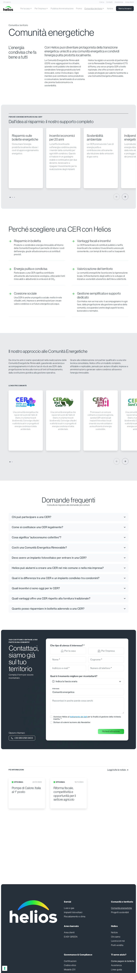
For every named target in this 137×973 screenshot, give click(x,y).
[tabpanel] (27, 158)
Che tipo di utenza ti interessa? (67, 645)
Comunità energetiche (121, 908)
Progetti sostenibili (120, 912)
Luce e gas (69, 908)
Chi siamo (7, 2)
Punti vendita (117, 945)
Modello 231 (69, 969)
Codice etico (70, 965)
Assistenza (119, 2)
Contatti (109, 2)
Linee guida (116, 969)
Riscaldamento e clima (74, 916)
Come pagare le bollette (122, 961)
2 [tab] (12, 197)
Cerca (101, 2)
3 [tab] (14, 197)
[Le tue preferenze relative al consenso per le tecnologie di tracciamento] (4, 968)
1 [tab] (10, 197)
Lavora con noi (118, 941)
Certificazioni (70, 961)
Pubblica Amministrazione (62, 8)
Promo (79, 8)
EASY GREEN (70, 936)
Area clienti (129, 2)
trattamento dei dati (78, 717)
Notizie (110, 8)
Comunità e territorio (18, 25)
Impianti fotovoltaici (73, 912)
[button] (87, 681)
